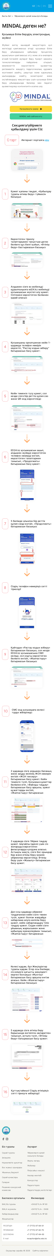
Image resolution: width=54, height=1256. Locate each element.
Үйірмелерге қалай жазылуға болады (35, 1154)
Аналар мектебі (34, 1175)
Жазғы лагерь (33, 1161)
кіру (47, 140)
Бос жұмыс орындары (12, 1167)
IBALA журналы (9, 1209)
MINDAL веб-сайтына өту (30, 116)
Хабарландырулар (10, 1214)
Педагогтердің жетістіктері (39, 1190)
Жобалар (31, 1165)
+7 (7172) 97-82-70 (35, 1230)
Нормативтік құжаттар (12, 1163)
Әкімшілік (6, 1158)
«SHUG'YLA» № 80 (39, 1204)
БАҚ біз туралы (9, 1204)
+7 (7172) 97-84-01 (35, 1226)
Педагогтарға (33, 1185)
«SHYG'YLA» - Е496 (39, 1209)
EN (44, 6)
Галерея (5, 1182)
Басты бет (6, 16)
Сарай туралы (8, 1153)
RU (39, 6)
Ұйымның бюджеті (10, 1172)
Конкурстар (32, 1180)
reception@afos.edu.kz (37, 1238)
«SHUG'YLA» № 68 (39, 1214)
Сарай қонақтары (10, 1177)
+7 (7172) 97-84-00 (35, 1234)
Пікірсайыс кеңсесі (36, 1170)
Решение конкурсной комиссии (11, 1188)
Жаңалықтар (8, 1219)
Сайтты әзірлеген (40, 1251)
